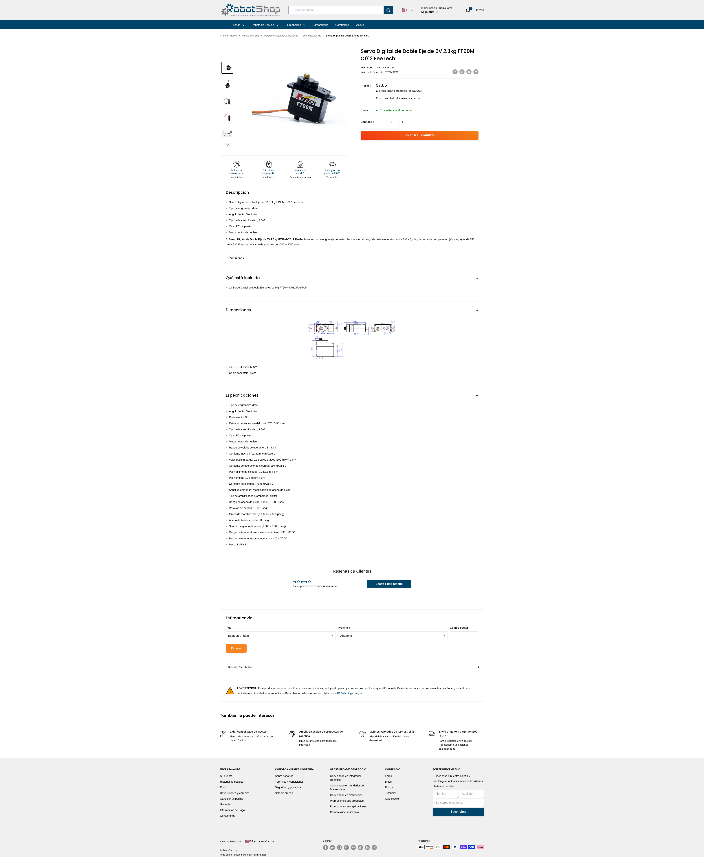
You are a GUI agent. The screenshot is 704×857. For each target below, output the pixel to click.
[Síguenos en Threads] (374, 847)
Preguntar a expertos (300, 177)
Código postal (459, 627)
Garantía (225, 804)
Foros (388, 775)
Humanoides (294, 24)
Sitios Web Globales (231, 841)
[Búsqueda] (388, 10)
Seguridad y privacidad (288, 787)
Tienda (236, 24)
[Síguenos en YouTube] (353, 847)
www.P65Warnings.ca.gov (346, 693)
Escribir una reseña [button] (389, 583)
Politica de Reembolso (238, 667)
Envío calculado (385, 98)
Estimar (236, 648)
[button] (227, 144)
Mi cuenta (428, 11)
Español (265, 841)
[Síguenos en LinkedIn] (367, 847)
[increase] (402, 122)
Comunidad (342, 24)
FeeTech (366, 67)
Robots (234, 35)
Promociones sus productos (347, 800)
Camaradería (320, 24)
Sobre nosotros (284, 775)
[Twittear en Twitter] (469, 71)
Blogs (388, 781)
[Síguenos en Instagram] (339, 847)
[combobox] (336, 10)
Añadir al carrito (419, 135)
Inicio (223, 35)
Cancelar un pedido (231, 798)
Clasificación (392, 798)
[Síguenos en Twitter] (332, 847)
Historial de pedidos (231, 781)
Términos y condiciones (289, 781)
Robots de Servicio (263, 24)
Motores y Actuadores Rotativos (281, 35)
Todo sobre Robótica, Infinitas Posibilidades (243, 854)
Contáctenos (227, 815)
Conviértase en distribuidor (346, 795)
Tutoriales (391, 793)
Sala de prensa (284, 793)
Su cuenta (226, 775)
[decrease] (380, 122)
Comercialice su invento (344, 812)
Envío (223, 787)
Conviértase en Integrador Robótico (345, 777)
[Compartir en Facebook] (455, 71)
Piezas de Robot (251, 35)
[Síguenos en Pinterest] (346, 847)
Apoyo (360, 24)
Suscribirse (458, 811)
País (228, 627)
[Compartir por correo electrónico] (475, 71)
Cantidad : (367, 121)
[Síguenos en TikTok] (360, 847)
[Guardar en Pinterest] (462, 71)
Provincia (344, 627)
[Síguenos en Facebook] (325, 847)
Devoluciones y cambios (235, 793)
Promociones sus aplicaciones (348, 806)
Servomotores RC (311, 35)
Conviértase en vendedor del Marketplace (347, 787)
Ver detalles (237, 177)
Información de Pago (232, 810)
